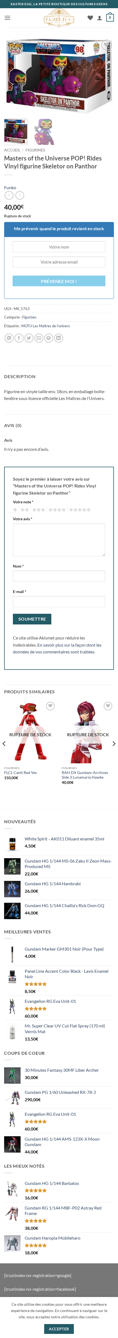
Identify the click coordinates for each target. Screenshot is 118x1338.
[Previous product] (19, 195)
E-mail (19, 591)
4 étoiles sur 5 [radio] (56, 509)
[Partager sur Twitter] (28, 338)
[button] (7, 17)
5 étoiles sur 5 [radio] (79, 509)
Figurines (35, 150)
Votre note (23, 501)
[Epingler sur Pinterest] (48, 338)
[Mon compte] (99, 18)
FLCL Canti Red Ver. (21, 772)
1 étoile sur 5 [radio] (14, 509)
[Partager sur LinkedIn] (58, 338)
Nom (18, 566)
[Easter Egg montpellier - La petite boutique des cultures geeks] (59, 17)
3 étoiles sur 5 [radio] (37, 509)
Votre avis (22, 518)
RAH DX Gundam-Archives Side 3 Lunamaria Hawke (85, 775)
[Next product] (9, 195)
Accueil (12, 150)
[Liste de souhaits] (90, 18)
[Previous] (13, 76)
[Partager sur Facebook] (19, 338)
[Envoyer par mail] (38, 338)
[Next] (105, 76)
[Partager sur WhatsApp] (9, 338)
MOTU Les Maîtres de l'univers (45, 326)
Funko (10, 187)
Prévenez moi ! (59, 281)
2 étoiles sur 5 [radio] (24, 509)
